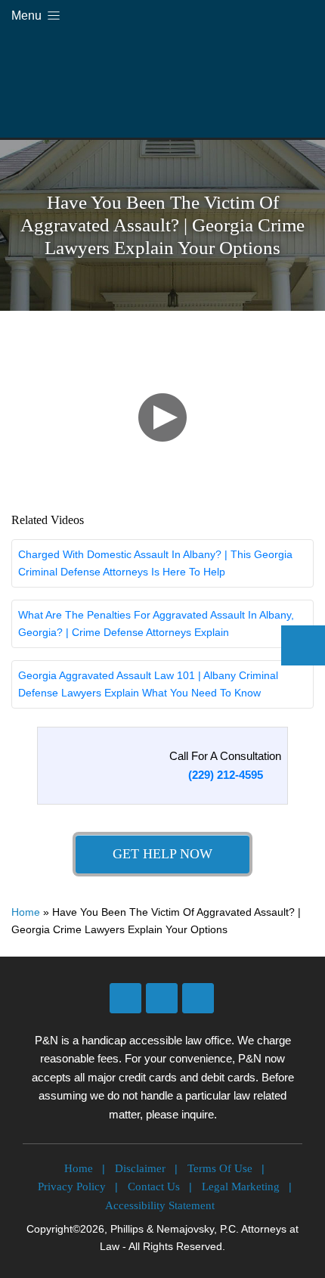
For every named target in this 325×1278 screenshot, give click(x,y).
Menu (28, 15)
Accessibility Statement (160, 1205)
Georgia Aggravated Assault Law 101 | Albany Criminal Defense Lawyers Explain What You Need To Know (148, 684)
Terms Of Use (219, 1168)
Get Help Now (162, 853)
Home (25, 912)
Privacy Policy (72, 1186)
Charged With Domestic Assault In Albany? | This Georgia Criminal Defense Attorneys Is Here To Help (155, 563)
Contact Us (154, 1186)
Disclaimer (140, 1168)
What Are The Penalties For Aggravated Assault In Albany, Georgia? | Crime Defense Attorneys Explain (156, 623)
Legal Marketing (241, 1186)
